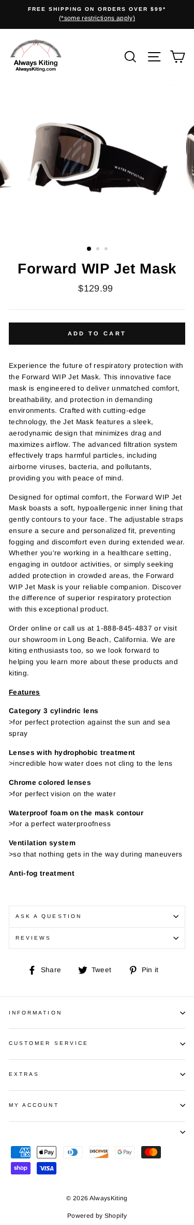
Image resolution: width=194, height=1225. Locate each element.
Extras (24, 1074)
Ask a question (49, 916)
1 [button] (89, 249)
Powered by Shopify (97, 1215)
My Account (34, 1105)
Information (35, 1013)
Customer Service (48, 1043)
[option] (97, 14)
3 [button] (107, 249)
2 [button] (98, 249)
